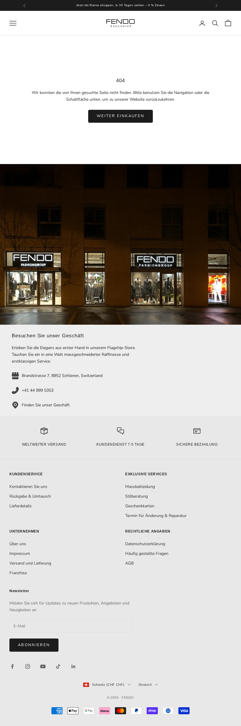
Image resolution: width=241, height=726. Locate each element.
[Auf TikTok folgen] (58, 666)
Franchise (18, 573)
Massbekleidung (140, 486)
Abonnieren (34, 645)
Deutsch (145, 684)
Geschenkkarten (139, 506)
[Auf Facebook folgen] (12, 666)
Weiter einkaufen (120, 116)
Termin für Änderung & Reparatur (156, 515)
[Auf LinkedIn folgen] (73, 666)
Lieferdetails (20, 506)
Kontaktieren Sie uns (28, 486)
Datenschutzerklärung (145, 544)
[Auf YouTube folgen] (43, 666)
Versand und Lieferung (30, 563)
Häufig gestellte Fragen (146, 553)
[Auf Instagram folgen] (28, 666)
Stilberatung (136, 496)
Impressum (19, 553)
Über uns (17, 544)
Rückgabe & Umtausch (30, 496)
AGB (129, 563)
